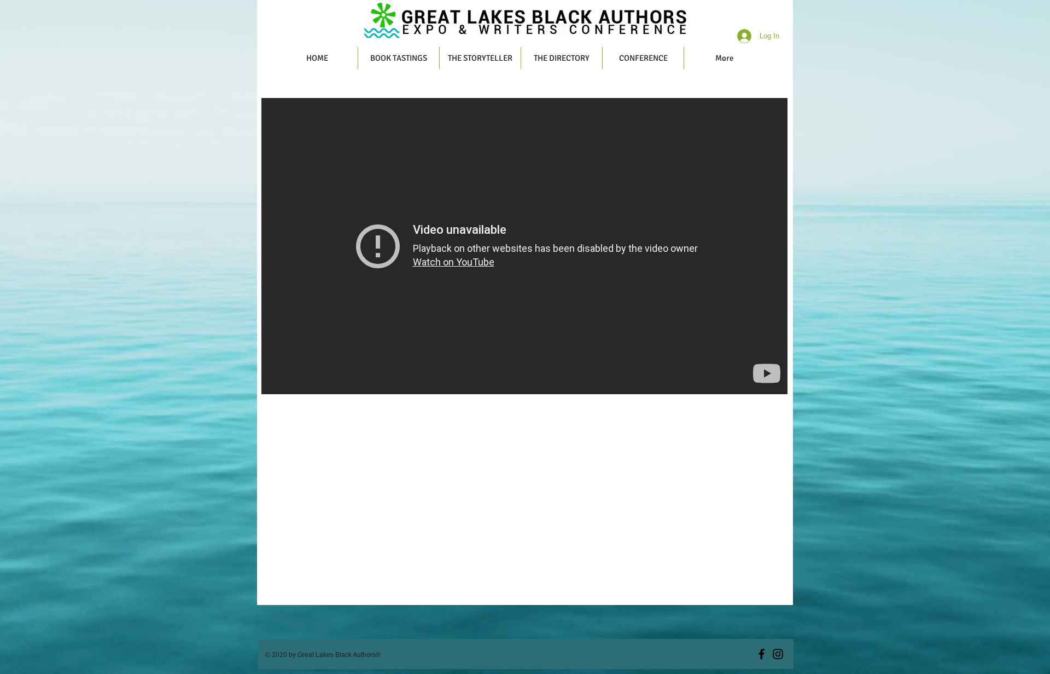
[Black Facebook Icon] (761, 654)
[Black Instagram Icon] (778, 654)
